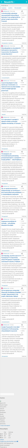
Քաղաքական (5, 43)
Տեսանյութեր (17, 8)
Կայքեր (2, 441)
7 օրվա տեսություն (5, 425)
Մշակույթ (10, 43)
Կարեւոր (4, 8)
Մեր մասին (14, 441)
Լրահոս (10, 8)
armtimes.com (6, 11)
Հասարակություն (5, 77)
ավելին (2, 439)
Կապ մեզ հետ (7, 441)
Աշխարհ (3, 114)
